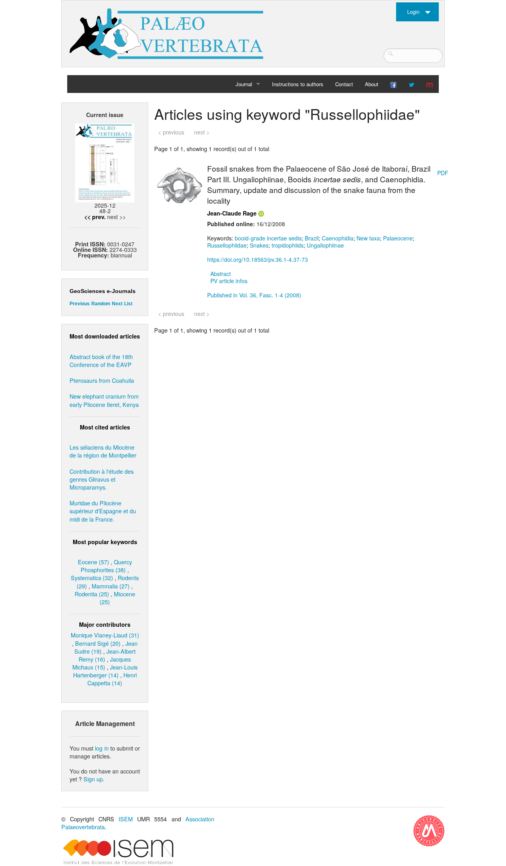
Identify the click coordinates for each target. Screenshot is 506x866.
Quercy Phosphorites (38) (106, 566)
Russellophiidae (227, 245)
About (371, 84)
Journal (244, 84)
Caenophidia (337, 238)
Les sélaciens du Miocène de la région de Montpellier (103, 451)
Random (100, 303)
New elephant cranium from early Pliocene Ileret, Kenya (104, 400)
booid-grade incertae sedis (268, 238)
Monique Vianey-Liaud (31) (105, 635)
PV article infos (228, 281)
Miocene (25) (117, 598)
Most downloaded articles (105, 336)
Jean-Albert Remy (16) (107, 655)
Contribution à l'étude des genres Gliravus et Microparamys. (102, 479)
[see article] (179, 184)
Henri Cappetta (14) (112, 679)
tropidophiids (288, 245)
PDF (442, 173)
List (128, 303)
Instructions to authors (297, 84)
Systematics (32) (92, 577)
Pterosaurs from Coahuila (102, 380)
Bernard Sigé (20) (98, 643)
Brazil (312, 238)
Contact (344, 84)
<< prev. (95, 217)
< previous (171, 132)
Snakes (259, 245)
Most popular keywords (105, 542)
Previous (80, 303)
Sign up (93, 779)
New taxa (368, 238)
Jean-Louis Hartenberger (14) (105, 671)
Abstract (220, 274)
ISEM (126, 819)
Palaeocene (398, 238)
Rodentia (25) (92, 594)
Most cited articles (105, 427)
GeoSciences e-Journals (103, 291)
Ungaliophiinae (325, 245)
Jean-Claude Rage (232, 213)
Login (413, 11)
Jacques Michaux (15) (101, 663)
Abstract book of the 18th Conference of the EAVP (101, 360)
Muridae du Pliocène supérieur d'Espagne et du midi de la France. (103, 511)
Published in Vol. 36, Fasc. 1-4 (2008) (254, 295)
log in (101, 748)
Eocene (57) (93, 562)
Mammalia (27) (111, 586)
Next (117, 303)
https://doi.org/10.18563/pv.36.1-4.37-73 (257, 259)
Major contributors (104, 624)
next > (202, 132)
